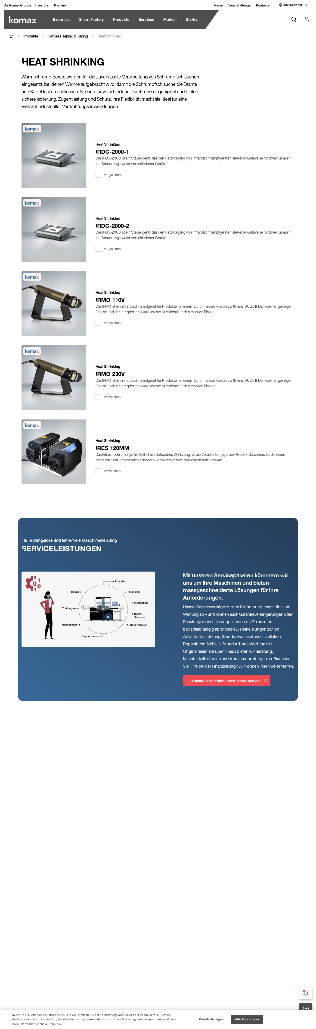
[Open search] (293, 19)
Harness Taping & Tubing (68, 36)
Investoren (42, 5)
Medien (219, 5)
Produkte (30, 36)
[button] (211, 1019)
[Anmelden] (306, 19)
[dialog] (158, 1019)
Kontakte (263, 5)
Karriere (60, 5)
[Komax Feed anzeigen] (305, 992)
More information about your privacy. (37, 1024)
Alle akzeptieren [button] (247, 1019)
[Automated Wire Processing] (23, 19)
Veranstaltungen (240, 5)
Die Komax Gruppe (17, 5)
